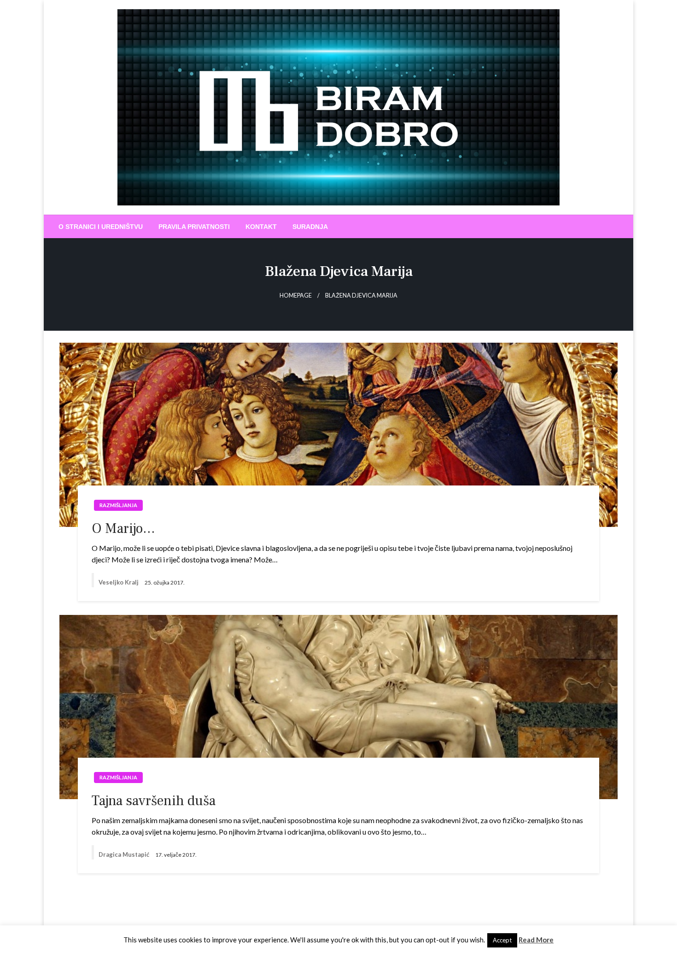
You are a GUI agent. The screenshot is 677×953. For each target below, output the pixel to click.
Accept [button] (502, 940)
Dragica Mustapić (125, 854)
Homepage (296, 295)
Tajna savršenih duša (154, 801)
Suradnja (310, 226)
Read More (536, 939)
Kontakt (261, 226)
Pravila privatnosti (194, 226)
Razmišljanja (118, 505)
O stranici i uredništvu (100, 226)
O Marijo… (123, 529)
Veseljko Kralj (119, 582)
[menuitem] (101, 226)
